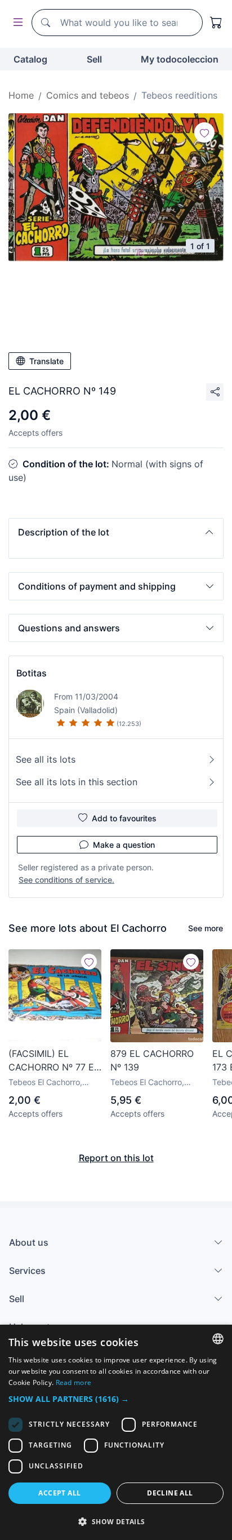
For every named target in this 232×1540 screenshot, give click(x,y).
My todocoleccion (179, 59)
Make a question (124, 844)
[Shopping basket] (216, 22)
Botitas (31, 673)
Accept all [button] (59, 1493)
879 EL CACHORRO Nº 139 (152, 1060)
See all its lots (45, 759)
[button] (116, 532)
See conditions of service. (66, 879)
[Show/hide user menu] (16, 23)
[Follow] (204, 132)
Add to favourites (124, 818)
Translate (46, 361)
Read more (74, 1382)
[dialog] (116, 1432)
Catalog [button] (30, 59)
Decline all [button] (170, 1493)
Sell (94, 59)
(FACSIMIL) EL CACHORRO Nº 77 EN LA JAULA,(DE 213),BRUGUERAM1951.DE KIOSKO (54, 1061)
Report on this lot (116, 1157)
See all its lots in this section (76, 781)
